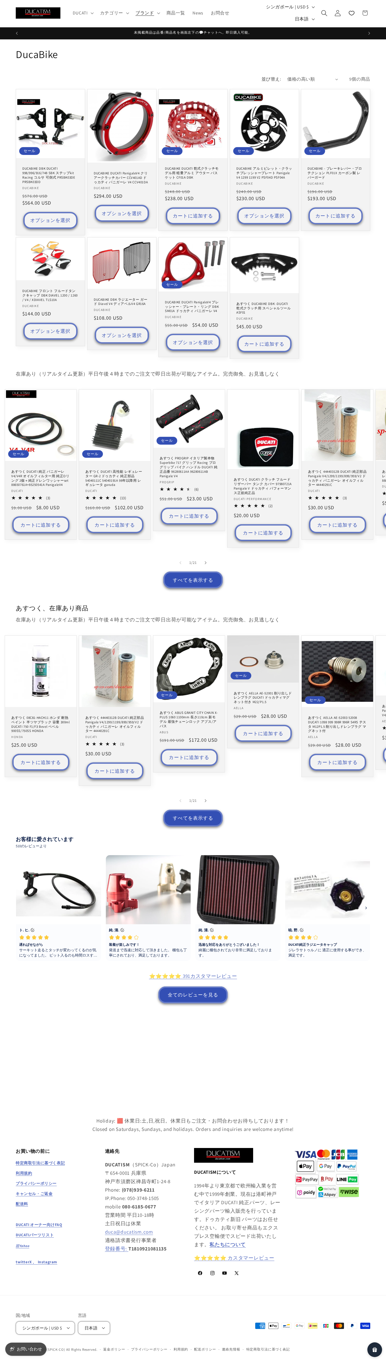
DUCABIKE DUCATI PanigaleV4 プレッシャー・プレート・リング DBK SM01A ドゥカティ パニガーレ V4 (192, 306)
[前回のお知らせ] (17, 33)
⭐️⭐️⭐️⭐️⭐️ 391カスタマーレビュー (193, 976)
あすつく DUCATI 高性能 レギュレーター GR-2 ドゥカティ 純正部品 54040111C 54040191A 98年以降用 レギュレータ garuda (113, 478)
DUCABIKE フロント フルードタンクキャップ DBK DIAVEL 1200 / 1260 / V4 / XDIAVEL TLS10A (50, 295)
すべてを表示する (193, 580)
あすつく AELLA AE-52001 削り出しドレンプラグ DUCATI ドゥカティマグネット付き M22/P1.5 (263, 697)
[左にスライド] (180, 562)
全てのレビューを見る (193, 995)
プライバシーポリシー (149, 1349)
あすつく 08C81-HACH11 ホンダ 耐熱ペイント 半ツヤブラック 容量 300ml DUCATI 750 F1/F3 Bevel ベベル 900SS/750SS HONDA (40, 724)
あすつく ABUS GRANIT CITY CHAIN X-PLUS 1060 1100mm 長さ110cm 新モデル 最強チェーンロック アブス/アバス (189, 719)
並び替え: (271, 79)
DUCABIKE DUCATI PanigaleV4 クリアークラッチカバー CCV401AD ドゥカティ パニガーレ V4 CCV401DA (121, 177)
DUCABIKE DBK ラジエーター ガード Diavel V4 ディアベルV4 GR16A (120, 302)
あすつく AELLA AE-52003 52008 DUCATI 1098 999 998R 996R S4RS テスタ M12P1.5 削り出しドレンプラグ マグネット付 (337, 724)
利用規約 (181, 1349)
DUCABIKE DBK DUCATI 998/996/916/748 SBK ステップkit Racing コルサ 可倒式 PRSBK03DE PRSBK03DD (48, 175)
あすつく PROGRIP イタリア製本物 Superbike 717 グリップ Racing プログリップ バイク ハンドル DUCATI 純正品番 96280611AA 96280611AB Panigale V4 (188, 467)
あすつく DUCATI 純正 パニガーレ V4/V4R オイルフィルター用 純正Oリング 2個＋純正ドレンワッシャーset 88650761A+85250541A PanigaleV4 (40, 478)
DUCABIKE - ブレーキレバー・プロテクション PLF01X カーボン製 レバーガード (334, 173)
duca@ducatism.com (129, 1231)
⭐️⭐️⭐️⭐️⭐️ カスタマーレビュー (234, 1257)
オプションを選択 (50, 220)
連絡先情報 (231, 1349)
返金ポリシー (114, 1349)
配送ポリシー (205, 1349)
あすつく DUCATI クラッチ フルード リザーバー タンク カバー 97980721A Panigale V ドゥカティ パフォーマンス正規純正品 (263, 486)
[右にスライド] (205, 562)
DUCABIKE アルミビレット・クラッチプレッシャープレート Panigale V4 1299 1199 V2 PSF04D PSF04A (264, 173)
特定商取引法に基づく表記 (268, 1349)
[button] (82, 13)
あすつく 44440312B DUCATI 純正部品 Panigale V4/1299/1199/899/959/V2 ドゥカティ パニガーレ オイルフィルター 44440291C (337, 478)
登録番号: (116, 1248)
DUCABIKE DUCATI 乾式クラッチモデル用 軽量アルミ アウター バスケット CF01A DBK (192, 173)
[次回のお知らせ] (369, 33)
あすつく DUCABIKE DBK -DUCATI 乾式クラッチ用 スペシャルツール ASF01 (263, 308)
